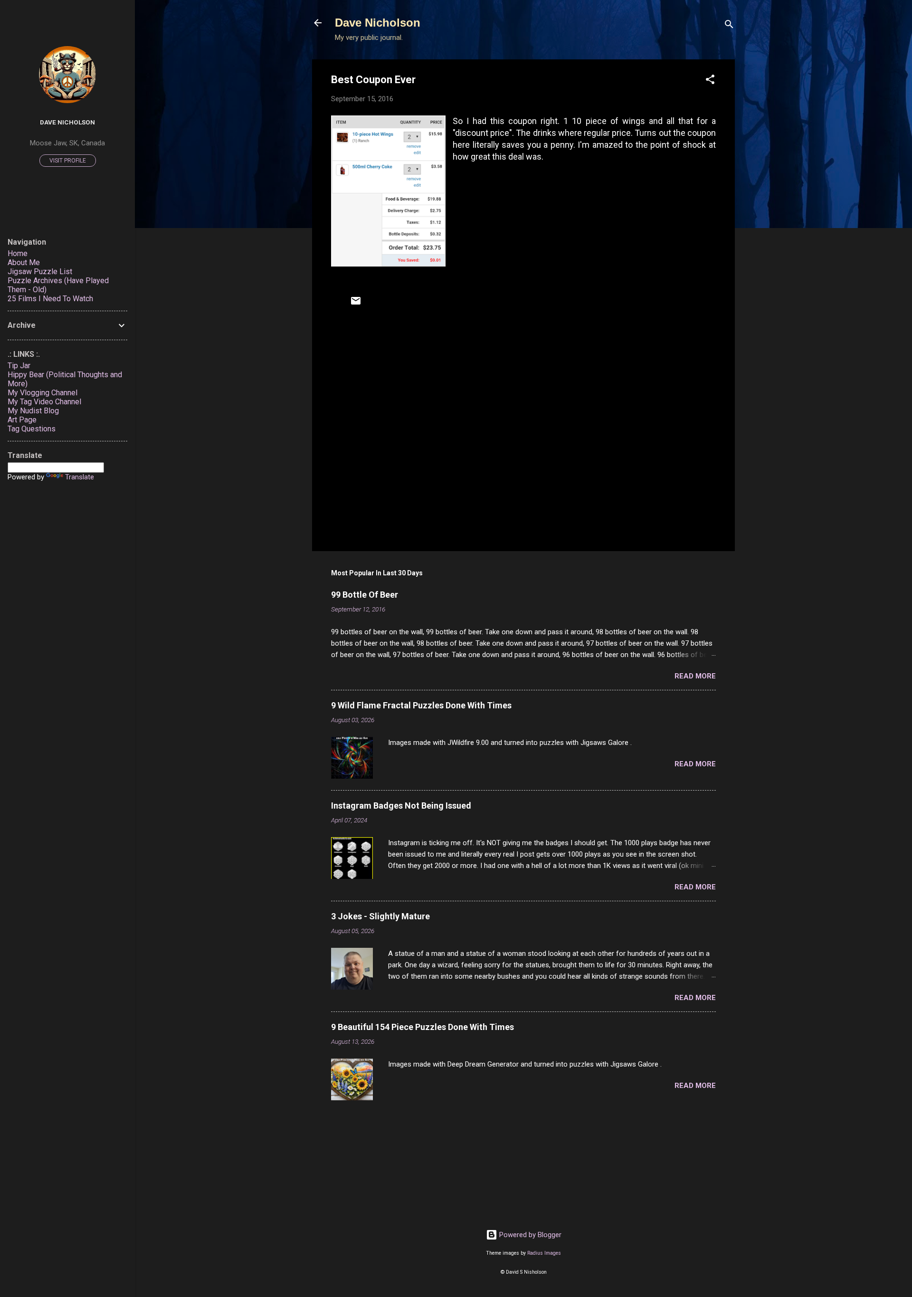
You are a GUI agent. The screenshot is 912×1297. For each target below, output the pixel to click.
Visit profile (67, 160)
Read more (695, 676)
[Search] (729, 25)
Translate (79, 477)
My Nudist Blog (33, 410)
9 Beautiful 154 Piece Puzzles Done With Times (422, 1027)
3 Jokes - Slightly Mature (380, 916)
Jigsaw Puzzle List (40, 271)
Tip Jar (19, 365)
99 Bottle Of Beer (364, 595)
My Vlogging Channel (42, 392)
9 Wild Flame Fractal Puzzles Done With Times (421, 705)
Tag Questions (32, 428)
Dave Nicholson (377, 22)
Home (18, 253)
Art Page (22, 419)
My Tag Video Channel (44, 401)
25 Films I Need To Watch (50, 298)
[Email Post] (355, 304)
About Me (24, 262)
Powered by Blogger (529, 1234)
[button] (710, 81)
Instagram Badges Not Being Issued (401, 806)
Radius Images (544, 1253)
